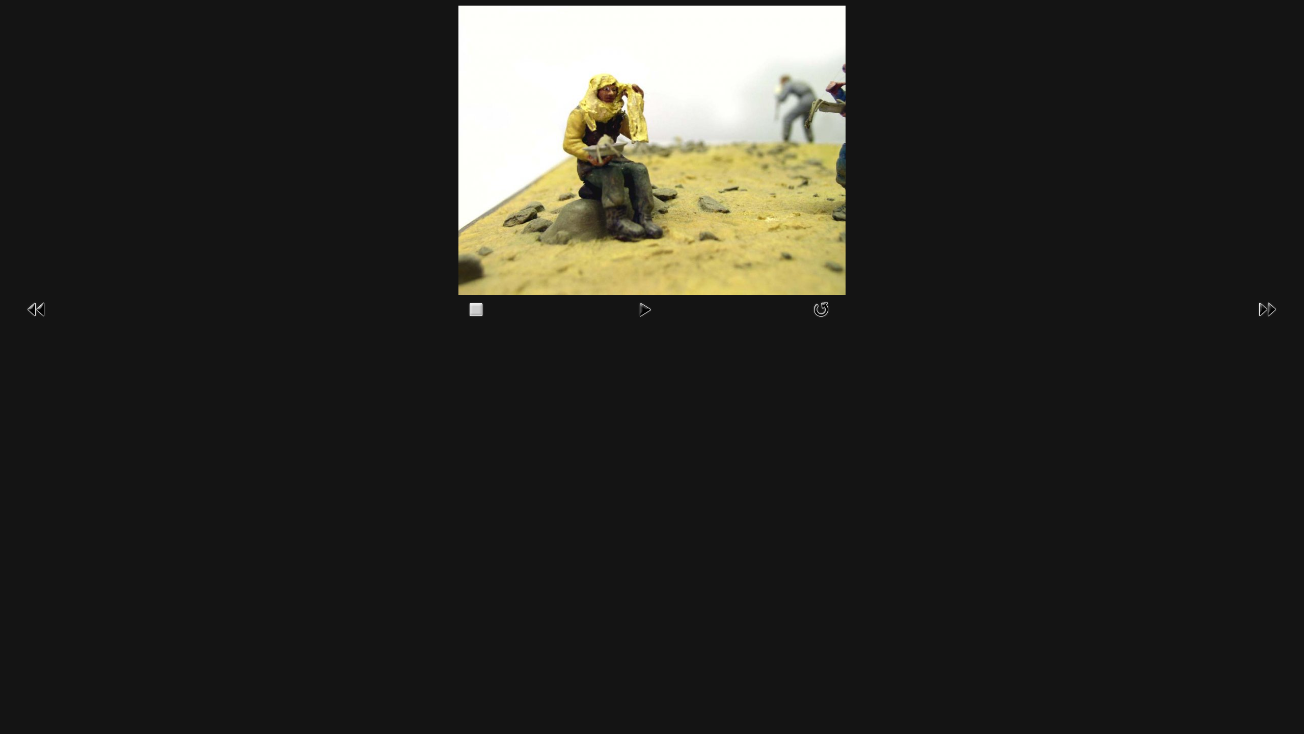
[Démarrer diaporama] (645, 308)
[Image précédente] (36, 308)
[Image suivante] (1267, 308)
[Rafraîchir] (821, 308)
